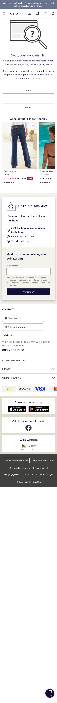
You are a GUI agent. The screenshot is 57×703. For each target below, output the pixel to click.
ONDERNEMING (11, 377)
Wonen (28, 106)
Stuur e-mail (14, 319)
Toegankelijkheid (40, 468)
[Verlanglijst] (45, 13)
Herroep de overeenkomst (16, 460)
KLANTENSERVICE (13, 360)
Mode (28, 90)
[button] (4, 13)
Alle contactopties (17, 327)
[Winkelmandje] (53, 13)
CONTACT (8, 309)
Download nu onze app (28, 402)
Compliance (28, 474)
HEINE (6, 369)
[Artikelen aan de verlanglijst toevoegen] (33, 125)
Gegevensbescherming (19, 468)
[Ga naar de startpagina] (13, 13)
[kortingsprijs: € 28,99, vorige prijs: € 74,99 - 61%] (19, 145)
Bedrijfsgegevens (11, 474)
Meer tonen (12, 285)
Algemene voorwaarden (43, 460)
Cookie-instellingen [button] (44, 474)
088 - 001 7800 (13, 350)
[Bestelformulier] (37, 13)
